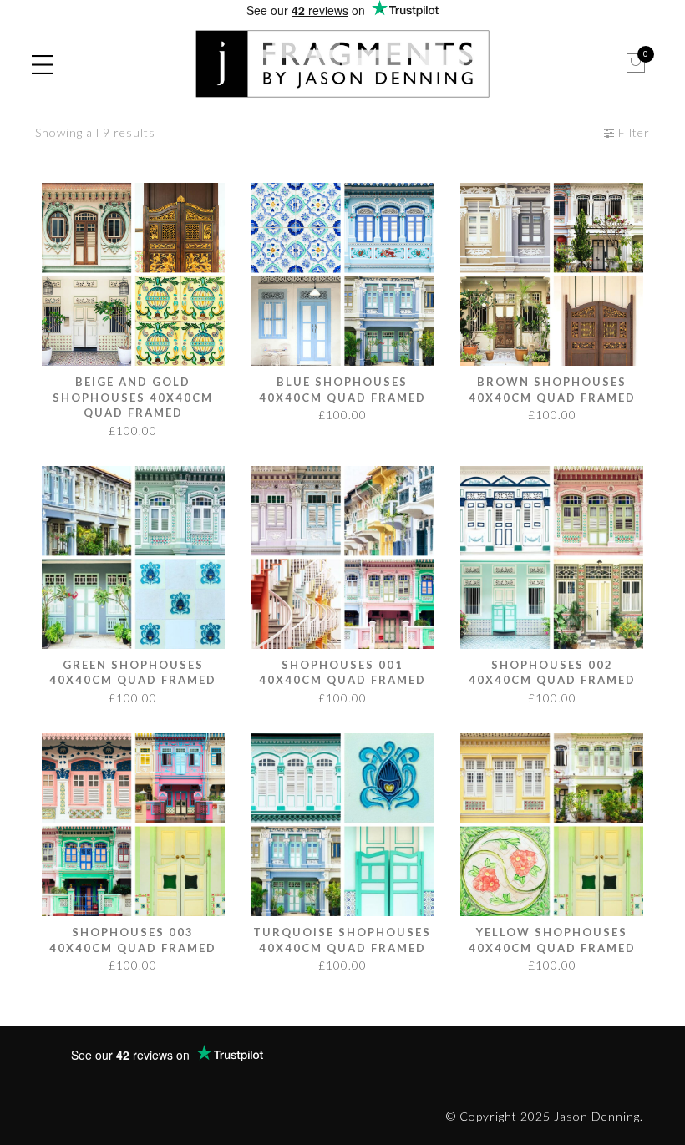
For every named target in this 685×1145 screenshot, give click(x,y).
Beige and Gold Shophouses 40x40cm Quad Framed (133, 397)
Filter (632, 132)
